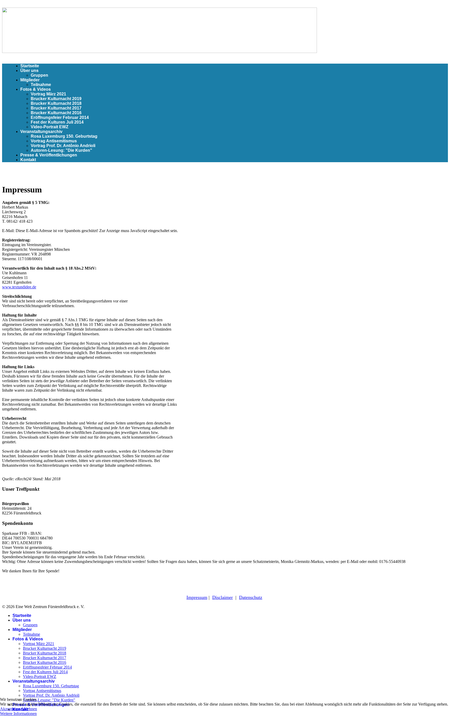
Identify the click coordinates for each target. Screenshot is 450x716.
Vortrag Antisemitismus (54, 141)
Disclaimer (222, 597)
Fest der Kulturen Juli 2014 (57, 122)
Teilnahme (41, 84)
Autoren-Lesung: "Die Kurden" (61, 150)
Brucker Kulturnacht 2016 (56, 113)
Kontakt (28, 159)
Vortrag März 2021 (48, 94)
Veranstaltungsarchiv (41, 131)
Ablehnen (29, 709)
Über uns (29, 70)
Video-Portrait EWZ (49, 127)
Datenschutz (250, 597)
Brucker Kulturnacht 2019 (56, 98)
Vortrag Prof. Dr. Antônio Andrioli (63, 145)
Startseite (29, 66)
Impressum (196, 597)
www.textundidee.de (19, 287)
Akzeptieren (10, 709)
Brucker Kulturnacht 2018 (56, 103)
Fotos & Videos (35, 89)
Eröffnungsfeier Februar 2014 (60, 117)
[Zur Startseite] (159, 51)
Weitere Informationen (18, 713)
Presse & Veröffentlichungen (48, 155)
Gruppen (39, 75)
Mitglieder (30, 80)
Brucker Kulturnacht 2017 (56, 108)
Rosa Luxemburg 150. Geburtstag (64, 136)
